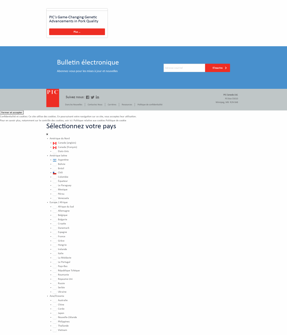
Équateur (63, 181)
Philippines (64, 321)
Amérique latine (58, 155)
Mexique (62, 189)
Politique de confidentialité (150, 104)
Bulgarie (62, 219)
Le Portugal (64, 262)
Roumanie (63, 274)
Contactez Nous (95, 104)
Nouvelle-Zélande (67, 317)
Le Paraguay (64, 185)
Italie (60, 253)
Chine (61, 304)
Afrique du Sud (66, 206)
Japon (61, 313)
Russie (61, 283)
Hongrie (62, 245)
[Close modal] (47, 134)
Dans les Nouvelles (73, 104)
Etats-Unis (63, 151)
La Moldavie (64, 257)
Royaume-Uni (65, 279)
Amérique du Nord (60, 138)
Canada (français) (67, 147)
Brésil (61, 168)
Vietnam (62, 330)
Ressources (127, 104)
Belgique (62, 215)
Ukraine (62, 291)
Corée (61, 308)
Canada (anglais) (67, 142)
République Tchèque (69, 270)
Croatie (62, 223)
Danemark (63, 228)
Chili (60, 172)
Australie (63, 300)
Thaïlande (63, 325)
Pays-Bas (62, 266)
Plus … (77, 31)
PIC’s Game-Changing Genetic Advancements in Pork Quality (73, 19)
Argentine (63, 159)
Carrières (112, 104)
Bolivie (61, 164)
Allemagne (64, 210)
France (61, 236)
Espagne (62, 232)
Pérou (61, 193)
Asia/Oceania (57, 296)
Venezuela (63, 198)
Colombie (63, 176)
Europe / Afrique (59, 202)
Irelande (62, 249)
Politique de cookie (116, 120)
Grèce (61, 240)
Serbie (61, 287)
